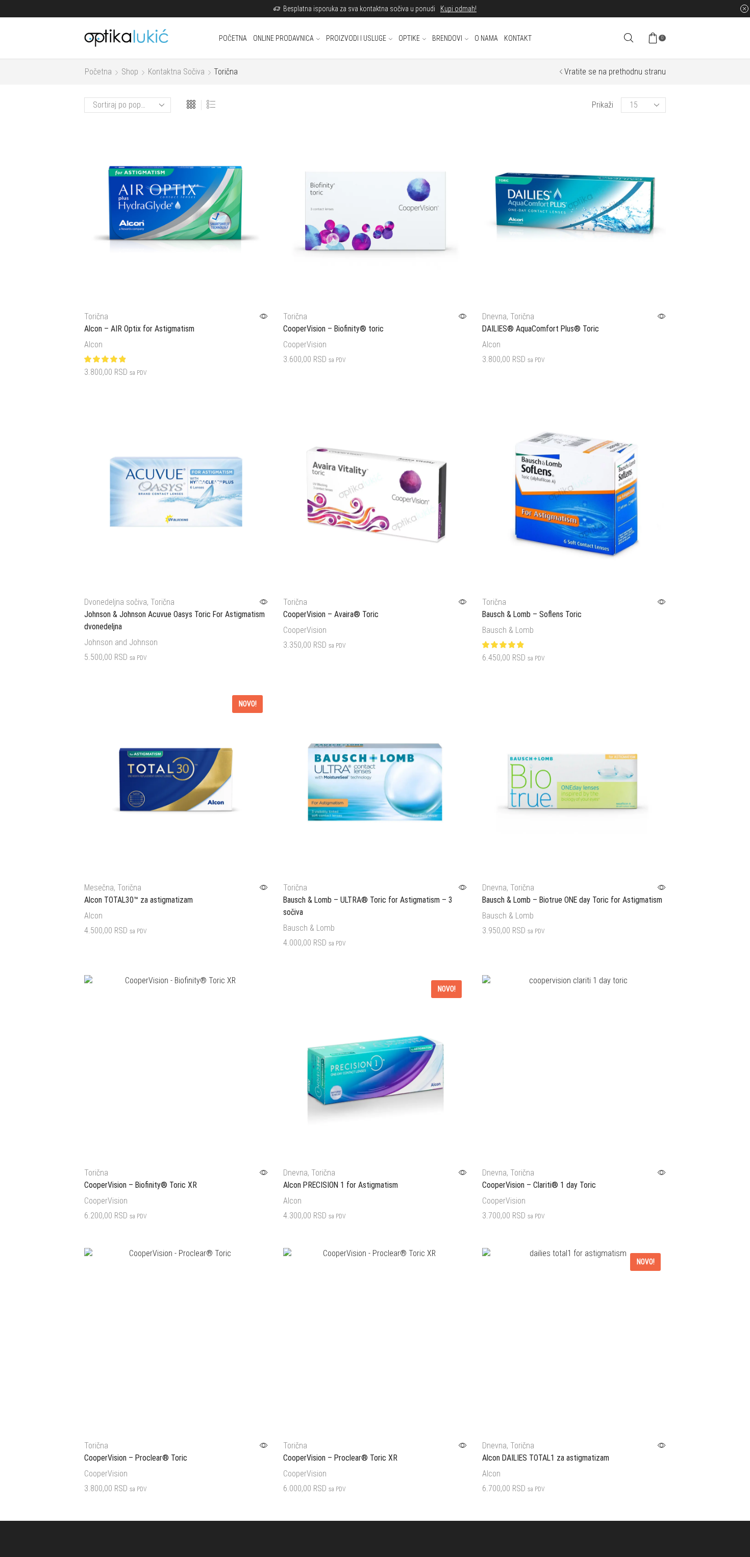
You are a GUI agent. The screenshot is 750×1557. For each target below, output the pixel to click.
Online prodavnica (283, 38)
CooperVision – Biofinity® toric (333, 329)
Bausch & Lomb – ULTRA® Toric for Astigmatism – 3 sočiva (368, 906)
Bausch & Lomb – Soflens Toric (532, 614)
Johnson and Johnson (121, 642)
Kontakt (518, 38)
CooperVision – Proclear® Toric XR (340, 1458)
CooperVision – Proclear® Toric (135, 1458)
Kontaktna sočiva (176, 71)
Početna (233, 38)
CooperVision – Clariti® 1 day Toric (539, 1185)
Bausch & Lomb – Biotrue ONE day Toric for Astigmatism (572, 900)
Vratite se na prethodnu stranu (615, 71)
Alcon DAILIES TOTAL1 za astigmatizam (545, 1458)
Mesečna (99, 887)
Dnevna (494, 316)
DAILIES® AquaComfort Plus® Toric (540, 329)
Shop (129, 71)
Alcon (93, 344)
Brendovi (447, 38)
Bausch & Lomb (508, 630)
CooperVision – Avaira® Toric (331, 614)
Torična (96, 316)
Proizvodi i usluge (356, 38)
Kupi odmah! (458, 9)
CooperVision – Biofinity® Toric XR (140, 1185)
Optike (409, 38)
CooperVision (305, 344)
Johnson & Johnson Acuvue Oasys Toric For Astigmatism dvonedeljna (174, 620)
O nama (486, 38)
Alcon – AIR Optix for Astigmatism (139, 329)
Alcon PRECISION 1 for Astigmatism (340, 1185)
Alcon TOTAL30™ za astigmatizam (138, 900)
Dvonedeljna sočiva (115, 602)
